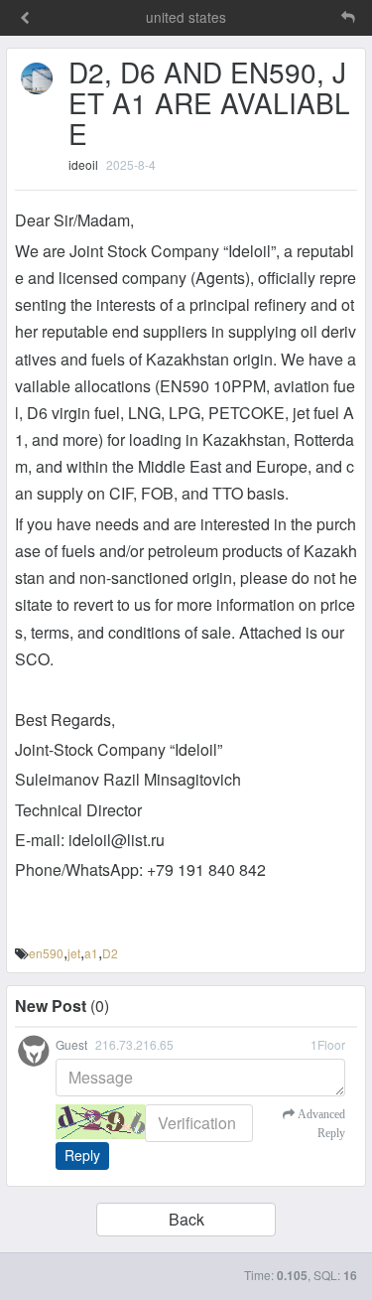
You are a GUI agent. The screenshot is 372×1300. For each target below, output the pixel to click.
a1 (91, 952)
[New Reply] (306, 17)
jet (73, 952)
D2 (110, 952)
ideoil (83, 164)
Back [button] (186, 1219)
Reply (82, 1155)
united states (186, 17)
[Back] (25, 19)
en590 (46, 952)
